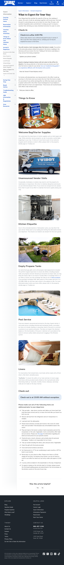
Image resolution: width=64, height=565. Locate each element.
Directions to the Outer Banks (9, 53)
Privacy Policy (8, 539)
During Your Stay (6, 81)
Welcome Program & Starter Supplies (8, 66)
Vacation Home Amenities (6, 31)
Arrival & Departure (6, 48)
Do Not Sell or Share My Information (14, 541)
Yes (38, 488)
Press (6, 534)
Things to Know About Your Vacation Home (7, 40)
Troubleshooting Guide (8, 91)
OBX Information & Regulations (7, 98)
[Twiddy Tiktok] (59, 554)
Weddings (7, 515)
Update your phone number (28, 56)
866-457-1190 (38, 526)
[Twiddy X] (48, 554)
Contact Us (7, 529)
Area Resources (6, 105)
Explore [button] (28, 3)
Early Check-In (7, 56)
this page (40, 434)
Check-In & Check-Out (8, 73)
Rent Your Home (38, 517)
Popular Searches (9, 510)
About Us (7, 526)
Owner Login (37, 507)
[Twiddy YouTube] (52, 554)
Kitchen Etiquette (7, 58)
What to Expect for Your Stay (8, 70)
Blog (35, 3)
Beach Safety (5, 86)
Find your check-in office (27, 90)
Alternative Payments (39, 512)
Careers (6, 531)
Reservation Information (7, 25)
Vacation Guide (8, 507)
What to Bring (6, 63)
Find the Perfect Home (5, 19)
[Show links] (15, 17)
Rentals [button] (20, 3)
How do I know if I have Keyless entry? (31, 71)
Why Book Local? (9, 512)
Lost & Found (6, 61)
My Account (36, 505)
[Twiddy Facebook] (44, 554)
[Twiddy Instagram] (56, 554)
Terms (6, 536)
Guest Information (7, 13)
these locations (55, 277)
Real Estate (43, 3)
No (42, 488)
